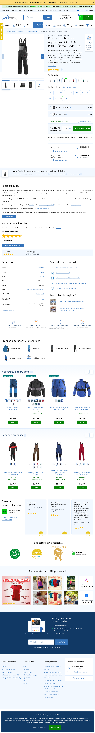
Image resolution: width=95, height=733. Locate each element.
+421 (65, 17)
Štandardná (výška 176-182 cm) (35, 289)
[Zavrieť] (93, 2)
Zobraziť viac (52, 66)
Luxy (42, 272)
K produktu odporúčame (60, 174)
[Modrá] (34, 464)
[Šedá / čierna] (29, 464)
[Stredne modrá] (40, 467)
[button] (42, 56)
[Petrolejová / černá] (63, 464)
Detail (13, 422)
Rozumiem (55, 727)
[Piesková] (66, 464)
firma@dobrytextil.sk (61, 160)
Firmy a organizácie (41, 10)
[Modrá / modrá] (60, 80)
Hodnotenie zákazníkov (42, 174)
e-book (49, 6)
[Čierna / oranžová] (69, 80)
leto (39, 294)
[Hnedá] (43, 464)
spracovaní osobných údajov (51, 647)
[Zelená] (40, 464)
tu (45, 727)
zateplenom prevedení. (46, 205)
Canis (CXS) (41, 268)
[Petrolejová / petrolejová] (55, 80)
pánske (42, 276)
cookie (32, 720)
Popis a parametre (16, 174)
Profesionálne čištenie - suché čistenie (66, 288)
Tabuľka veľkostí (72, 87)
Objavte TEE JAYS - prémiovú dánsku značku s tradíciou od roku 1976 (53, 675)
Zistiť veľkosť (8, 216)
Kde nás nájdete (80, 678)
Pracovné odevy (10, 31)
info (69, 107)
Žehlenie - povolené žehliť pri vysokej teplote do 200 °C (71, 283)
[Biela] (77, 464)
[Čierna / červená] (11, 464)
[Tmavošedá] (82, 467)
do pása (31, 205)
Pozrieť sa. (74, 2)
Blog (60, 10)
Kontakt (66, 10)
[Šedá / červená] (50, 80)
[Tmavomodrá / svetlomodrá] (34, 467)
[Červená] (37, 464)
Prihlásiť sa (61, 642)
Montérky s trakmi (32, 31)
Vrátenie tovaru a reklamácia (10, 675)
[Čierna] (32, 464)
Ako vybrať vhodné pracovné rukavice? (71, 302)
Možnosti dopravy (86, 121)
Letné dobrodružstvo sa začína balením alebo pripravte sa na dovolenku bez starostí (53, 689)
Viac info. (58, 228)
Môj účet (91, 10)
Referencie (52, 10)
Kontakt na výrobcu (8, 311)
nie (43, 299)
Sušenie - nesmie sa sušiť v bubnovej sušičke (68, 278)
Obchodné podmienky (8, 669)
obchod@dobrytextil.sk (61, 151)
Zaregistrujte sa (36, 6)
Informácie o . (47, 647)
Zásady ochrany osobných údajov (12, 678)
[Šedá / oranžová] (32, 467)
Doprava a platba (16, 10)
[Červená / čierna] (74, 80)
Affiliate (25, 683)
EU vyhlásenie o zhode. (42, 209)
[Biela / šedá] (78, 80)
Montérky (21, 31)
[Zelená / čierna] (83, 80)
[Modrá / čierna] (88, 80)
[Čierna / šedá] (64, 80)
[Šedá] (80, 464)
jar (37, 294)
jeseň (42, 294)
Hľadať (47, 17)
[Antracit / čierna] (59, 467)
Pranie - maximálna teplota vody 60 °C (66, 268)
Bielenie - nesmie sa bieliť (62, 273)
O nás (24, 666)
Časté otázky (5, 10)
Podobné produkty (75, 174)
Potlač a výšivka (28, 10)
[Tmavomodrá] (88, 464)
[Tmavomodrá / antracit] (60, 464)
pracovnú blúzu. (76, 205)
